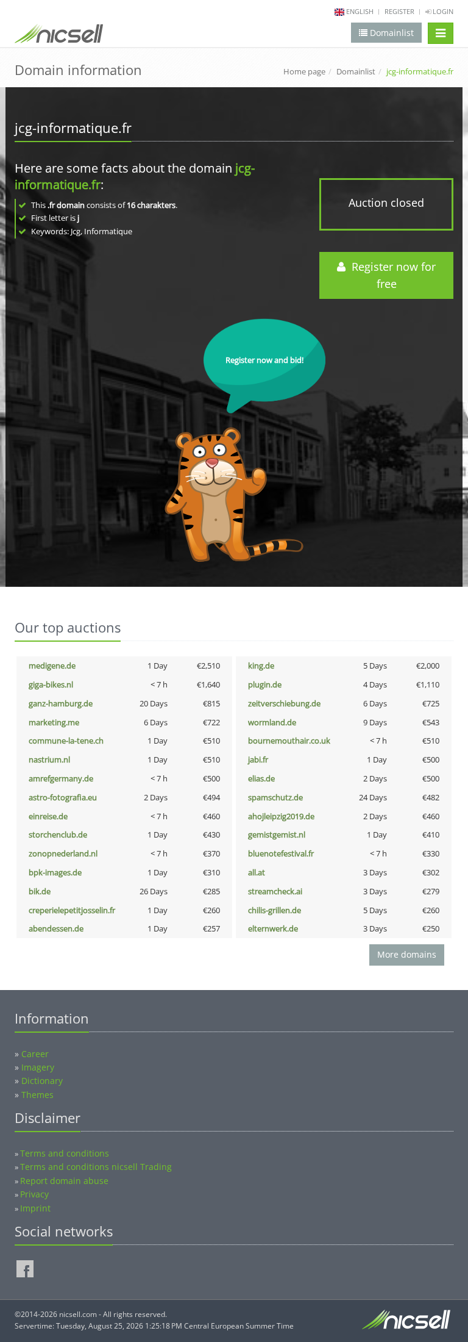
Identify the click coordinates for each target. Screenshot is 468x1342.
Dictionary (42, 1080)
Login (442, 11)
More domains (406, 954)
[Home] (59, 36)
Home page (304, 71)
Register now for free (391, 275)
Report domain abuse (64, 1180)
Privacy (34, 1194)
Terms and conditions (64, 1153)
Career (35, 1054)
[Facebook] (25, 1268)
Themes (37, 1094)
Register (399, 11)
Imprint (35, 1208)
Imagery (37, 1067)
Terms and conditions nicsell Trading (96, 1166)
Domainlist (355, 71)
